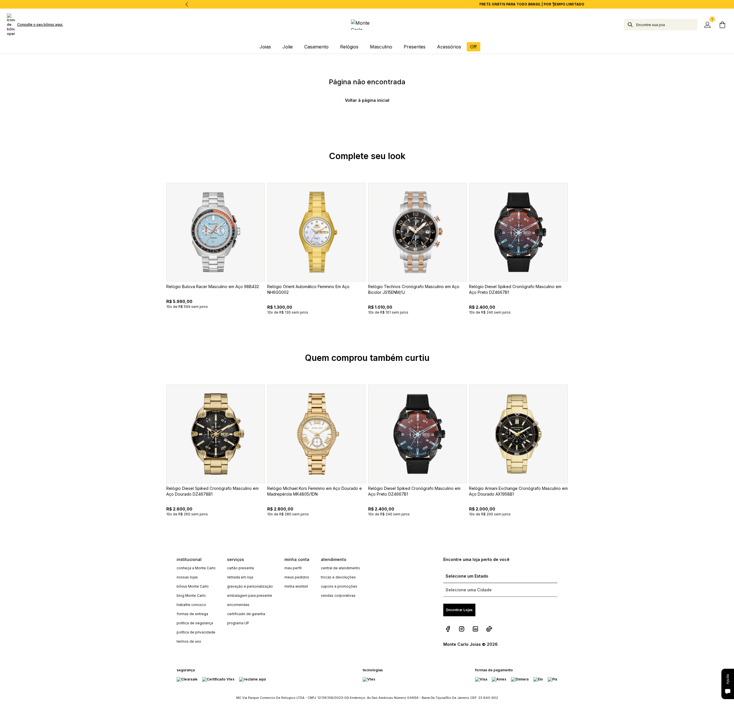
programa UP (238, 623)
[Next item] (553, 4)
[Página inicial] (367, 24)
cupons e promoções (339, 586)
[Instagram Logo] (461, 628)
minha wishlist (296, 586)
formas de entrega (192, 614)
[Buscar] (630, 24)
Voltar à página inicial (367, 100)
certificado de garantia (246, 614)
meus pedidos (296, 577)
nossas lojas (187, 577)
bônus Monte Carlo (193, 586)
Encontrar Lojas (459, 610)
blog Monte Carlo (191, 595)
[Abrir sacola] (722, 24)
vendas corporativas (338, 595)
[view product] (215, 232)
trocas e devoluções (338, 577)
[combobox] (666, 24)
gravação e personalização (250, 586)
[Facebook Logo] (447, 628)
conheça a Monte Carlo (196, 568)
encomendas (238, 605)
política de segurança (195, 623)
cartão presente (240, 568)
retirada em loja (240, 577)
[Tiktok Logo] (489, 628)
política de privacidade (196, 632)
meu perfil (293, 568)
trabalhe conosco (191, 605)
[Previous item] (187, 4)
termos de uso (189, 641)
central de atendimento (340, 568)
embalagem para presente (249, 595)
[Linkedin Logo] (475, 628)
